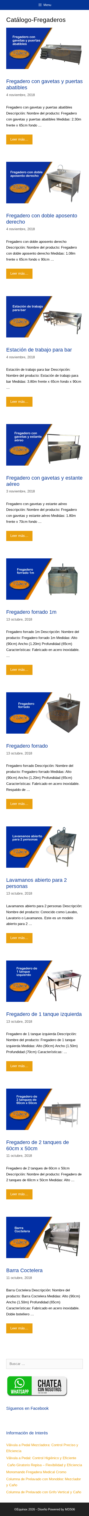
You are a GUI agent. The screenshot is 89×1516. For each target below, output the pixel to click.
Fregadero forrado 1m (31, 612)
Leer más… (20, 138)
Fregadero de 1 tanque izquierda (44, 1014)
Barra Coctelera (24, 1270)
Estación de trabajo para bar (39, 350)
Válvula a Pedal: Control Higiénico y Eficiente (41, 1458)
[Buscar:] (44, 1364)
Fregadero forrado (27, 746)
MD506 (70, 1509)
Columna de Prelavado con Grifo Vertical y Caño (43, 1492)
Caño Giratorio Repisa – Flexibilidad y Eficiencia (44, 1465)
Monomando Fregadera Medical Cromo (36, 1472)
